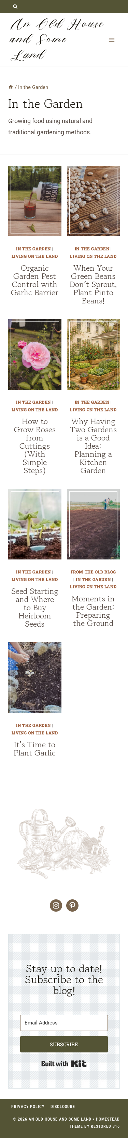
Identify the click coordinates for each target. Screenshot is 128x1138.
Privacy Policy (27, 1106)
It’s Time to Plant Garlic (35, 748)
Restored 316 (105, 1126)
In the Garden (33, 248)
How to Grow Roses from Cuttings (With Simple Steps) (35, 445)
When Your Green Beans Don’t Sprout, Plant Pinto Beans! (93, 284)
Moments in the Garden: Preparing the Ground (93, 611)
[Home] (10, 87)
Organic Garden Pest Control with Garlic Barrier (34, 280)
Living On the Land (35, 256)
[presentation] (34, 201)
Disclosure (63, 1106)
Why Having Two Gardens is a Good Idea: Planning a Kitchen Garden (93, 445)
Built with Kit (64, 1064)
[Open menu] (111, 39)
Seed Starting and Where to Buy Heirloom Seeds (34, 607)
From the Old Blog (93, 571)
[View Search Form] (15, 7)
